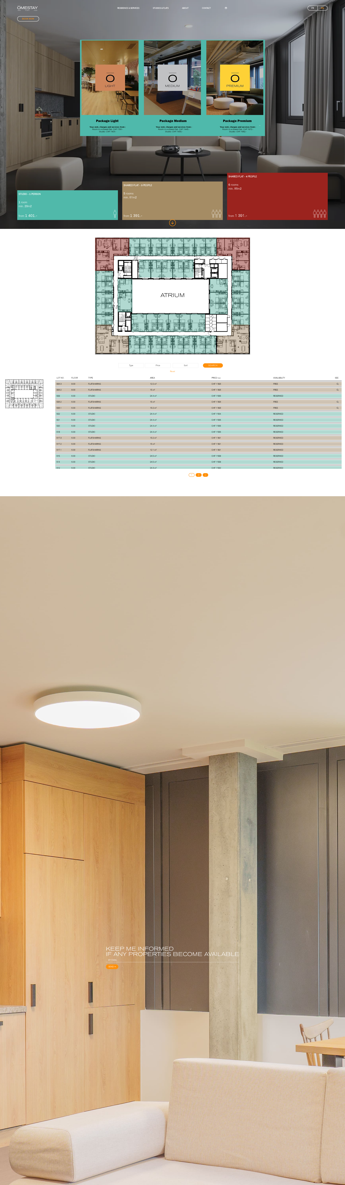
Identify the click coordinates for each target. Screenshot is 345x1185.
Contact (206, 8)
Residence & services (128, 8)
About (185, 8)
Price (158, 365)
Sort (185, 365)
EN (322, 8)
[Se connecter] (226, 8)
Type (131, 365)
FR (312, 8)
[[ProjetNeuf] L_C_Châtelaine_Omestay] (27, 8)
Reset (172, 371)
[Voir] (337, 384)
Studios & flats (161, 8)
